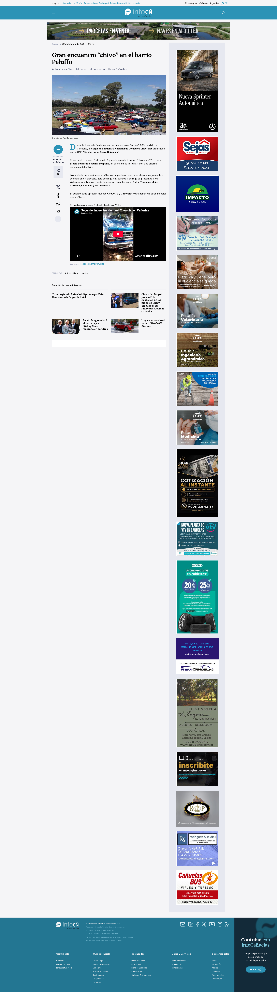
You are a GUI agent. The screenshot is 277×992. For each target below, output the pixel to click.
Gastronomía (98, 975)
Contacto (60, 961)
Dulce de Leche (138, 961)
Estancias (97, 982)
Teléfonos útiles (179, 961)
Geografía (216, 964)
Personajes (217, 979)
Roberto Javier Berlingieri (96, 3)
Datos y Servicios (181, 953)
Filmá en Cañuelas (139, 968)
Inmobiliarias (177, 968)
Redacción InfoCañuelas (92, 263)
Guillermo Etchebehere (141, 975)
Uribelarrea (97, 968)
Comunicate (62, 953)
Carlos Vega (136, 971)
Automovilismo (71, 273)
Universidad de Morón (71, 3)
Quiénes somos (63, 964)
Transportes (177, 964)
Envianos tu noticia (64, 968)
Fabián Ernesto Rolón (120, 3)
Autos (55, 44)
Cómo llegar (98, 961)
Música (215, 968)
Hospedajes (98, 979)
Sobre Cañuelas (220, 953)
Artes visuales (218, 975)
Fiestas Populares (100, 971)
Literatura (216, 971)
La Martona (136, 964)
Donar (253, 969)
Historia (136, 3)
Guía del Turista (101, 953)
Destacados (138, 953)
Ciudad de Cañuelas (101, 964)
